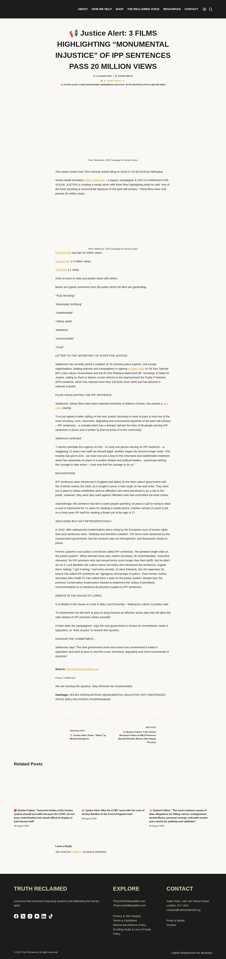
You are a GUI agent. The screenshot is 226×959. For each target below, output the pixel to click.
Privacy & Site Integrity (127, 916)
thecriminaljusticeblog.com (82, 669)
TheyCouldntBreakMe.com (129, 905)
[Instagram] (30, 916)
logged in (77, 851)
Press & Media (175, 920)
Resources (172, 9)
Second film (62, 261)
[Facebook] (70, 713)
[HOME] (102, 81)
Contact (191, 9)
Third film (61, 269)
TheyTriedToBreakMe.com (129, 901)
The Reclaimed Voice (143, 9)
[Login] (204, 9)
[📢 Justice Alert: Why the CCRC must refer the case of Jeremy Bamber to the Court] (113, 788)
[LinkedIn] (156, 713)
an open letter (137, 368)
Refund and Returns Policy (129, 925)
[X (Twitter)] (98, 713)
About (83, 9)
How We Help (102, 9)
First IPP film (63, 252)
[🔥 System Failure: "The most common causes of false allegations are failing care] (180, 788)
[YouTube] (37, 916)
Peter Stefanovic (95, 180)
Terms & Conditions (125, 920)
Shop (119, 9)
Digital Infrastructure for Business (191, 952)
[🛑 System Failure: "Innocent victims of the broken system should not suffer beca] (45, 788)
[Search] (210, 9)
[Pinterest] (127, 713)
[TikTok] (50, 916)
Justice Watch (125, 76)
